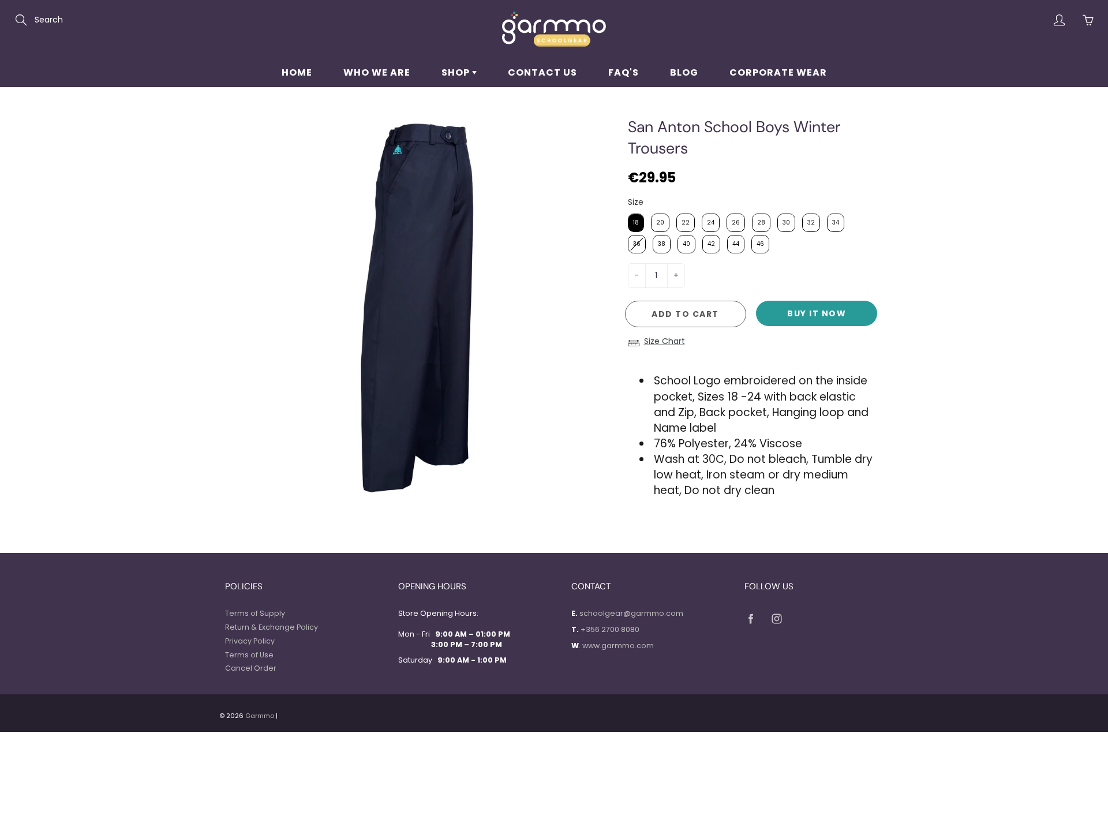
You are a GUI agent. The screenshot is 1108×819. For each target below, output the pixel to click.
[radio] (636, 223)
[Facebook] (750, 618)
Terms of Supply (255, 613)
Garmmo (259, 715)
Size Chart (664, 341)
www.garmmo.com (618, 645)
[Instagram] (776, 618)
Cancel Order (250, 668)
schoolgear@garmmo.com (631, 613)
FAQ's (623, 72)
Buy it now (816, 313)
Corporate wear (778, 72)
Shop (456, 72)
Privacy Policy (250, 641)
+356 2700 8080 (610, 629)
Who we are (376, 72)
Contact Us (542, 72)
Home (297, 72)
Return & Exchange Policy (271, 627)
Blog (684, 72)
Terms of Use (249, 655)
